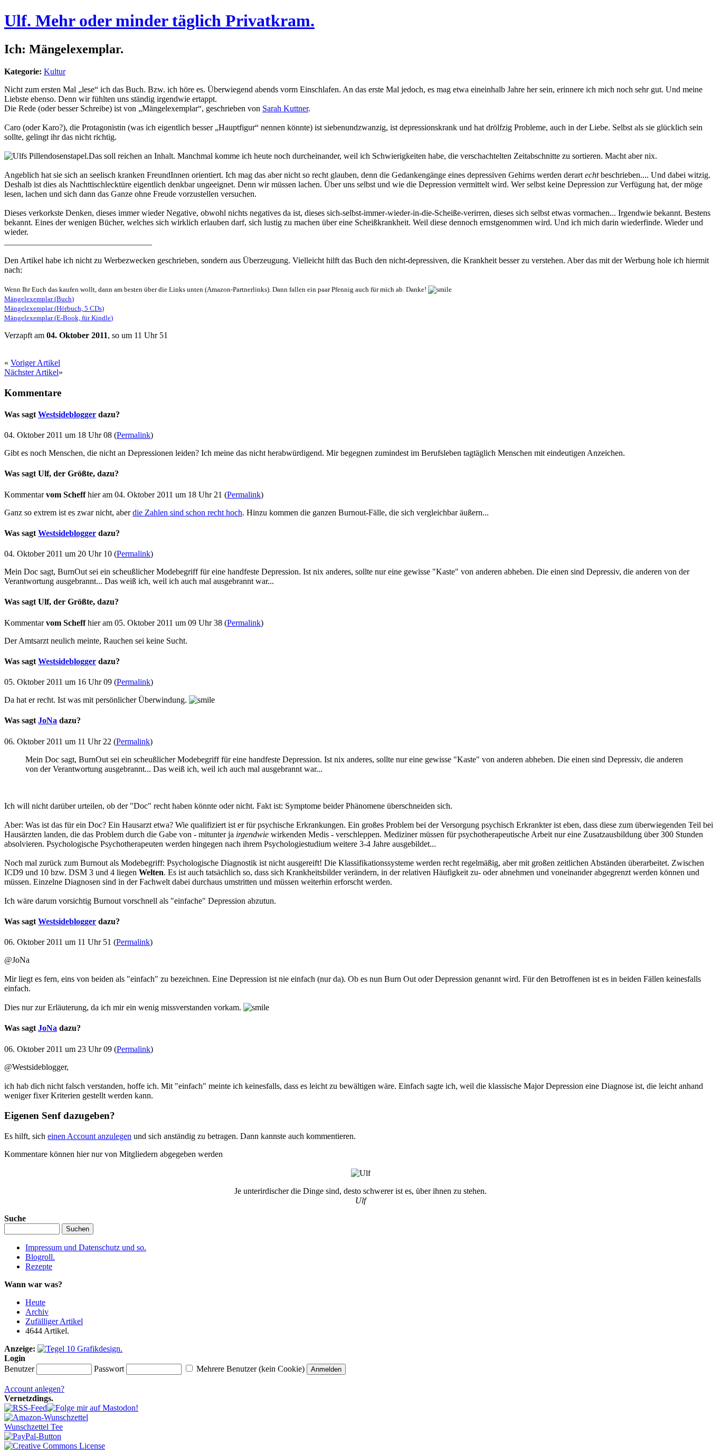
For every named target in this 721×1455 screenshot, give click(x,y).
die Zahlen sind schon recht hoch (187, 512)
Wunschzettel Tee (33, 1426)
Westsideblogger (67, 414)
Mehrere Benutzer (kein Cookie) (250, 1368)
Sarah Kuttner (285, 108)
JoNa (47, 720)
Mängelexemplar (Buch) (39, 299)
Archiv (37, 1311)
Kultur (54, 71)
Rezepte (38, 1266)
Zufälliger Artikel (54, 1321)
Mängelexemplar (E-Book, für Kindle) (58, 318)
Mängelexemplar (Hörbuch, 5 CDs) (54, 308)
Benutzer (19, 1368)
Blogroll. (40, 1256)
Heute (35, 1302)
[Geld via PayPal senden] (32, 1436)
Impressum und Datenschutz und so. (85, 1247)
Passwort (109, 1368)
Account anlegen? (34, 1388)
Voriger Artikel (35, 362)
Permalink (133, 434)
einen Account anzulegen (89, 1136)
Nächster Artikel (31, 372)
